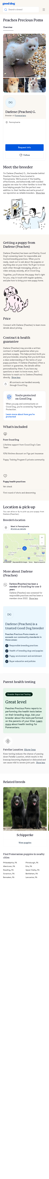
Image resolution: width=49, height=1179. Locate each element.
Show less (40, 193)
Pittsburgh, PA (32, 863)
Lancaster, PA (31, 877)
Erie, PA (29, 866)
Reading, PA (8, 870)
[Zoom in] (42, 537)
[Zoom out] (42, 543)
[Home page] (9, 3)
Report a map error (39, 562)
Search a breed (15, 9)
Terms (31, 562)
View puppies (25, 843)
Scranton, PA (9, 874)
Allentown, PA (9, 866)
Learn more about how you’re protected (20, 415)
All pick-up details (18, 529)
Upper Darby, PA (33, 870)
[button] (24, 55)
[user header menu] (43, 9)
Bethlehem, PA (32, 874)
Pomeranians (20, 115)
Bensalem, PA (8, 877)
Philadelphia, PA (10, 863)
